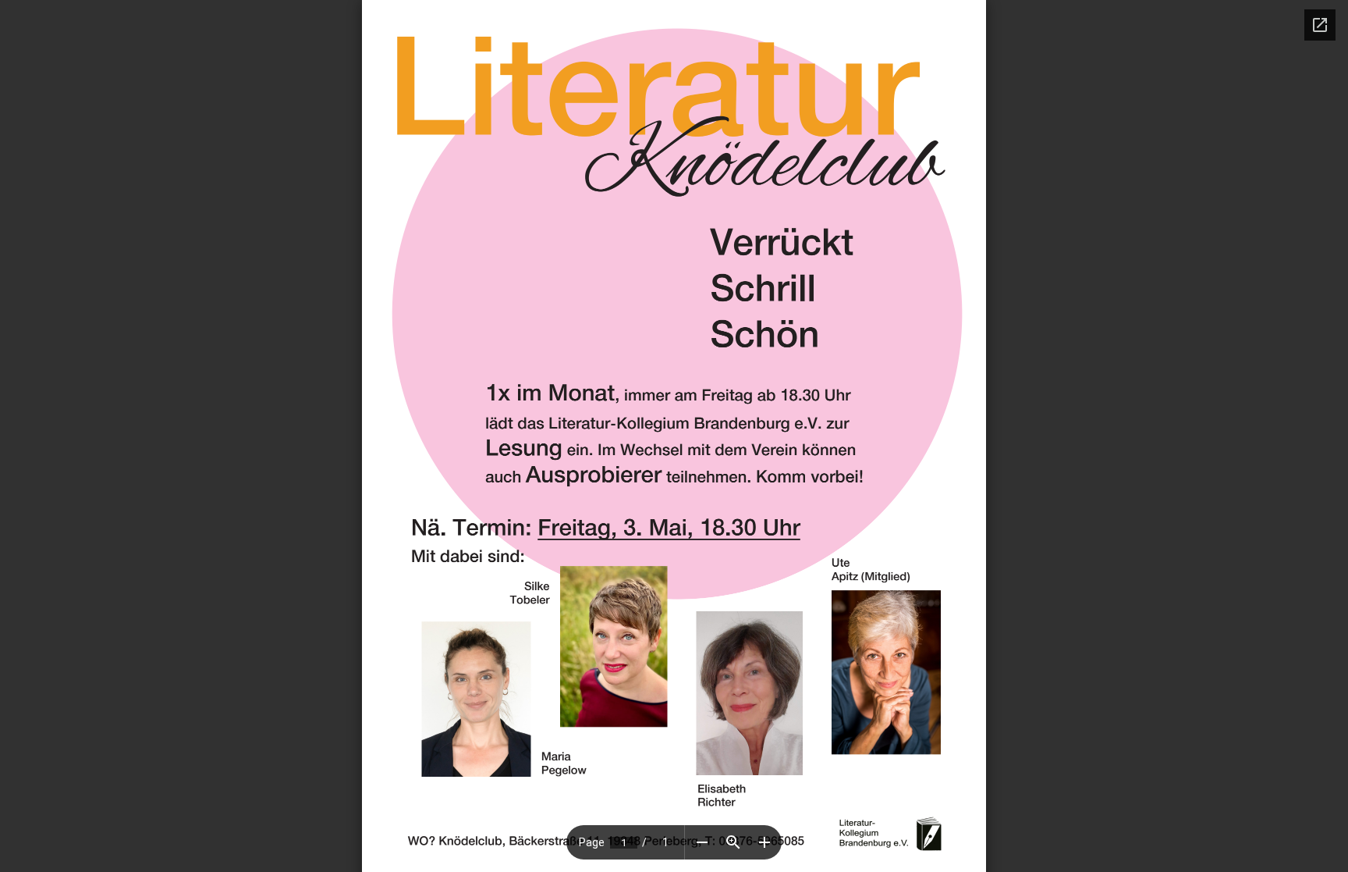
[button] (702, 842)
